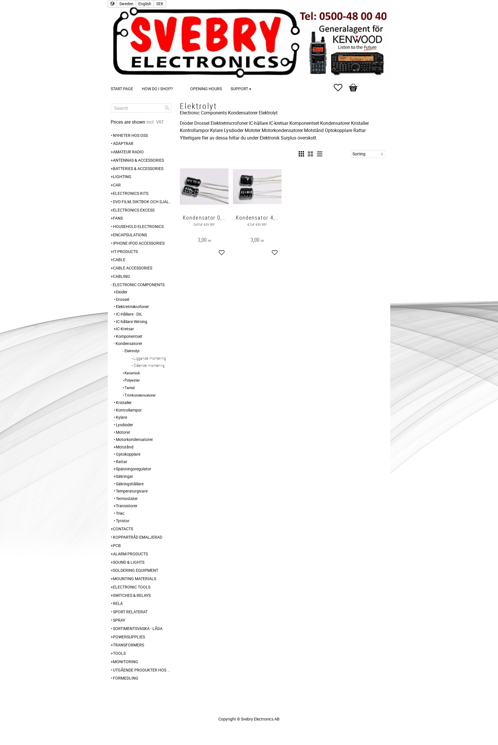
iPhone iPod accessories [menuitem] (139, 243)
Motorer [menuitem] (123, 432)
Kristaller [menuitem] (124, 402)
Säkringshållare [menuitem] (130, 483)
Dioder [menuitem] (121, 292)
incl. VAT (155, 122)
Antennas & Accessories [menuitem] (138, 160)
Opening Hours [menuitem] (206, 88)
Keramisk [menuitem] (132, 373)
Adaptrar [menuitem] (123, 143)
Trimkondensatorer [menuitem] (140, 395)
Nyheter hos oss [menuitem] (130, 135)
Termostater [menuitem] (127, 498)
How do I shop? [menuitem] (157, 88)
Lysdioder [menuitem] (124, 424)
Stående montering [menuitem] (149, 365)
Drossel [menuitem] (122, 299)
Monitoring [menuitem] (125, 661)
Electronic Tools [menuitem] (131, 587)
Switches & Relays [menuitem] (132, 595)
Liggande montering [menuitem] (149, 358)
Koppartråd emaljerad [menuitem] (137, 537)
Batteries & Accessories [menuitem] (138, 168)
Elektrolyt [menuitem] (131, 350)
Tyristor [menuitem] (122, 520)
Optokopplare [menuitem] (128, 454)
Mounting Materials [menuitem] (134, 578)
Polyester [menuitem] (132, 380)
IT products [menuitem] (125, 251)
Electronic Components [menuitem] (139, 284)
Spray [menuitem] (119, 620)
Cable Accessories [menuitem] (132, 268)
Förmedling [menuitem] (125, 678)
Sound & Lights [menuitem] (128, 562)
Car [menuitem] (117, 185)
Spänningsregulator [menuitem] (133, 468)
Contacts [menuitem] (123, 528)
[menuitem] (183, 80)
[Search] (167, 108)
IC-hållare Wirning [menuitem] (131, 321)
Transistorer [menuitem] (126, 505)
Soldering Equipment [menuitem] (135, 570)
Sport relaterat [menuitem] (130, 611)
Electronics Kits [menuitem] (130, 193)
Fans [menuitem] (118, 218)
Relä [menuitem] (118, 603)
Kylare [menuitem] (121, 417)
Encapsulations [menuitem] (130, 234)
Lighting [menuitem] (122, 176)
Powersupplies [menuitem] (129, 637)
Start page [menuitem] (122, 88)
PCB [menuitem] (117, 545)
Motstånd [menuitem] (124, 447)
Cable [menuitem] (119, 259)
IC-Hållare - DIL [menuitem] (129, 314)
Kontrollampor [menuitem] (129, 410)
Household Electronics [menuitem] (138, 226)
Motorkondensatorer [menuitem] (134, 439)
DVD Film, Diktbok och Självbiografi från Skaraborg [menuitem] (142, 201)
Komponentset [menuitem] (129, 336)
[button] (341, 87)
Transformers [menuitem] (128, 645)
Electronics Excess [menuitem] (133, 210)
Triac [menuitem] (120, 513)
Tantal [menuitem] (129, 387)
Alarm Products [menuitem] (130, 554)
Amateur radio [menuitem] (128, 151)
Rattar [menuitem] (121, 461)
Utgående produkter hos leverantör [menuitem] (142, 670)
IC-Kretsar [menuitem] (125, 328)
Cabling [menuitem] (121, 276)
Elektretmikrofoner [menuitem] (132, 306)
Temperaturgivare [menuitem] (132, 491)
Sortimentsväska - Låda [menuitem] (138, 628)
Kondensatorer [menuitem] (129, 343)
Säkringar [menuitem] (124, 476)
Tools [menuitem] (119, 653)
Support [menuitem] (239, 88)
